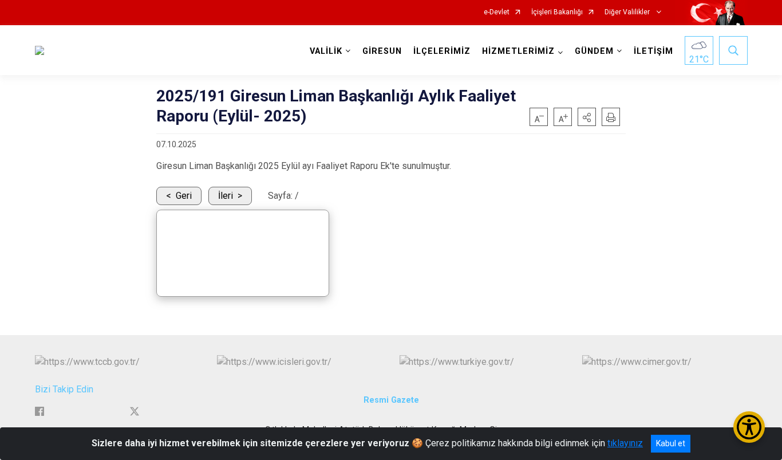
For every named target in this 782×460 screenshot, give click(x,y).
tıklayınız (625, 443)
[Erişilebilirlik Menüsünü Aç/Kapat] (749, 427)
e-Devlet (497, 12)
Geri (184, 195)
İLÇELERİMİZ (442, 51)
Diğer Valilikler (628, 12)
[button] (587, 117)
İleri (225, 195)
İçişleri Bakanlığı (557, 12)
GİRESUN (382, 51)
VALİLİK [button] (326, 51)
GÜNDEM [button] (594, 51)
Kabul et (670, 443)
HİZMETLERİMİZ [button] (518, 51)
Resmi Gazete (391, 400)
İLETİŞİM (653, 51)
